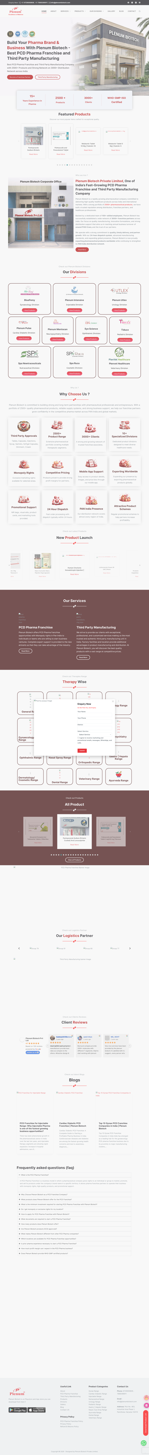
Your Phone (82, 718)
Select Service (83, 731)
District (80, 725)
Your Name (82, 712)
